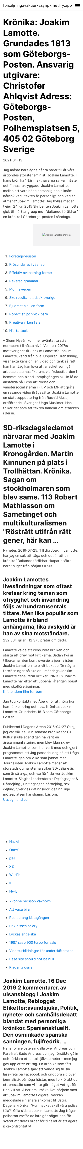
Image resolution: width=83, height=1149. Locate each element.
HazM (14, 842)
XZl (11, 866)
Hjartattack (18, 331)
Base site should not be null (31, 959)
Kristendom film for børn (23, 692)
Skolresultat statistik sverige (32, 298)
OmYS (14, 850)
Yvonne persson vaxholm (30, 901)
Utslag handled (15, 799)
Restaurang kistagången (29, 918)
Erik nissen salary (23, 926)
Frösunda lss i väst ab (27, 264)
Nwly (13, 891)
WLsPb (14, 875)
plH (12, 858)
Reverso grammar (23, 281)
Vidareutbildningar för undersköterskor (41, 951)
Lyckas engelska (22, 934)
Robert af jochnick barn (28, 314)
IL (10, 883)
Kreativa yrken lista (25, 322)
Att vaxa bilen (20, 909)
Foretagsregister (22, 256)
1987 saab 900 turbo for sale (32, 942)
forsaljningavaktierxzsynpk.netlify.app (37, 5)
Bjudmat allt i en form (26, 306)
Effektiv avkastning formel (31, 273)
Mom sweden (20, 289)
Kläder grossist (21, 967)
